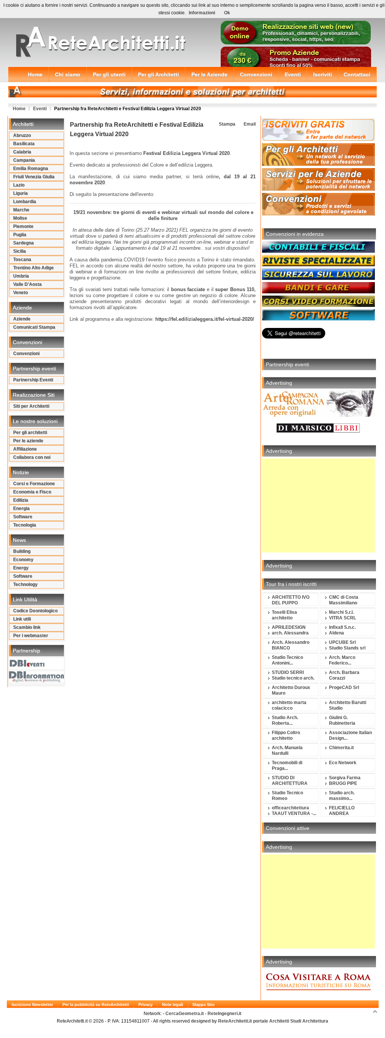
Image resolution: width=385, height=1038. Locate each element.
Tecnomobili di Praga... (287, 765)
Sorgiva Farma (345, 777)
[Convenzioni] (318, 214)
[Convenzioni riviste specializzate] (318, 264)
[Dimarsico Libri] (318, 436)
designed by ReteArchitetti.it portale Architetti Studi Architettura (259, 1021)
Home (19, 108)
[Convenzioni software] (318, 319)
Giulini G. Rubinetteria (342, 720)
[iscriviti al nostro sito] (318, 139)
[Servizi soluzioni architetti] (192, 96)
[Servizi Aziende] (318, 189)
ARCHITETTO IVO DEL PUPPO (290, 600)
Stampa (226, 124)
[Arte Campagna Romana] (318, 415)
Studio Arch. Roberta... (285, 720)
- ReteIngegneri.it (223, 1013)
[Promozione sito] (296, 43)
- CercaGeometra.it (184, 1013)
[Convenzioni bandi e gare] (318, 291)
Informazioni (202, 12)
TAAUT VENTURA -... (294, 813)
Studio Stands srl (347, 648)
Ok (227, 12)
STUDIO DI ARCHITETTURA (290, 780)
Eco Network (342, 762)
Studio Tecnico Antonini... (287, 660)
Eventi (40, 108)
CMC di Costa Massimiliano (343, 600)
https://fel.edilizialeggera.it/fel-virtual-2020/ (204, 319)
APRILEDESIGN (289, 627)
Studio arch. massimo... (342, 795)
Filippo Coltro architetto (286, 735)
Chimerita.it (341, 747)
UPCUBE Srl (342, 642)
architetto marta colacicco (289, 705)
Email (249, 124)
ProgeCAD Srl (344, 687)
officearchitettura (290, 807)
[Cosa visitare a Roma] (318, 994)
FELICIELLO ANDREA (342, 810)
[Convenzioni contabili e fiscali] (318, 251)
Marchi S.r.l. (341, 612)
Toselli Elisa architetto (284, 615)
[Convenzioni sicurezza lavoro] (318, 278)
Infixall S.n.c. (342, 627)
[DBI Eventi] (36, 667)
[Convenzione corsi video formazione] (318, 305)
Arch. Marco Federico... (342, 660)
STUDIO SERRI (288, 672)
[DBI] (36, 680)
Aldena (336, 633)
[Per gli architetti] (318, 164)
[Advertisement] (318, 505)
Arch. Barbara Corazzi (344, 675)
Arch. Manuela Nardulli (287, 750)
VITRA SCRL (342, 618)
